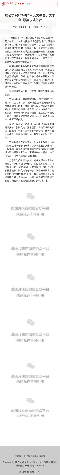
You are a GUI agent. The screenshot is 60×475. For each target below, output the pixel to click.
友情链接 (40, 455)
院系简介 (19, 455)
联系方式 (30, 455)
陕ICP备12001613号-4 (30, 471)
